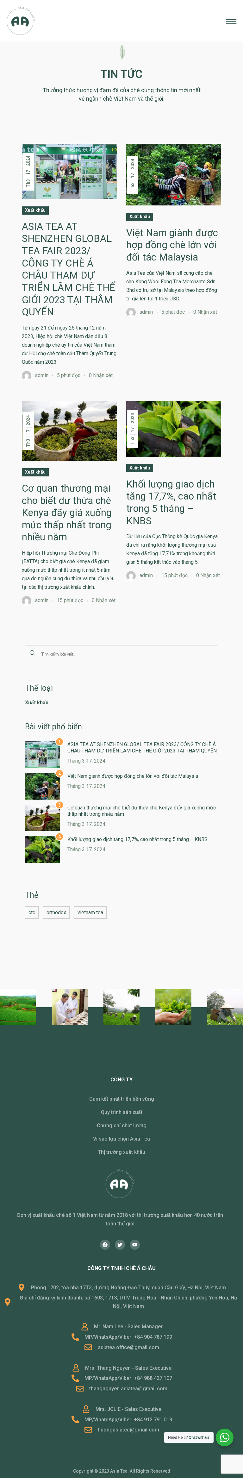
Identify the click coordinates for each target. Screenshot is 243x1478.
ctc (31, 912)
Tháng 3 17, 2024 (86, 761)
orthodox (56, 912)
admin (41, 375)
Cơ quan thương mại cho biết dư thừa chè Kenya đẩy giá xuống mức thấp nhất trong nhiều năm (67, 512)
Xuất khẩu (35, 210)
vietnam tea (90, 912)
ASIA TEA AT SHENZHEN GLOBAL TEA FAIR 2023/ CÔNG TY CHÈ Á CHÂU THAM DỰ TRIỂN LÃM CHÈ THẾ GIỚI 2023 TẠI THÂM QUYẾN (142, 747)
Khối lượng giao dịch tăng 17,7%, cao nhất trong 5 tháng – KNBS (137, 839)
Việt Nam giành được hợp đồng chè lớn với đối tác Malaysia (132, 776)
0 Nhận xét (101, 375)
